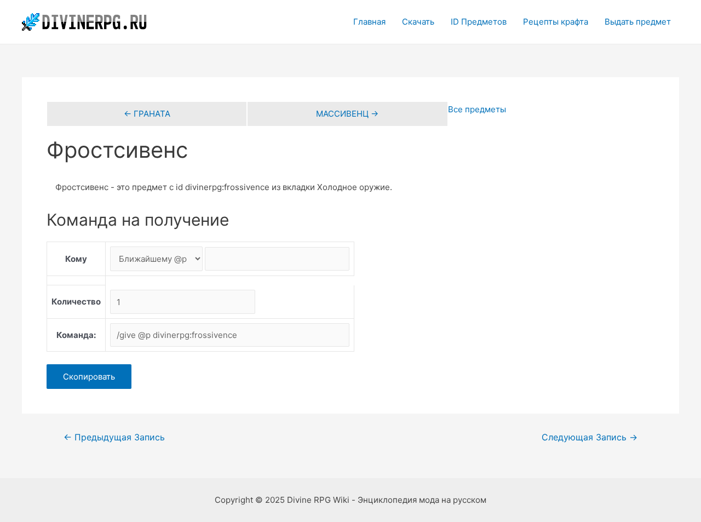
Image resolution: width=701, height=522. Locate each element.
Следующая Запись (589, 437)
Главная (369, 21)
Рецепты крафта (555, 21)
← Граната (147, 113)
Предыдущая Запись (114, 437)
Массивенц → (347, 113)
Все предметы (477, 109)
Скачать (418, 21)
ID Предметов (479, 21)
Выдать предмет (638, 21)
